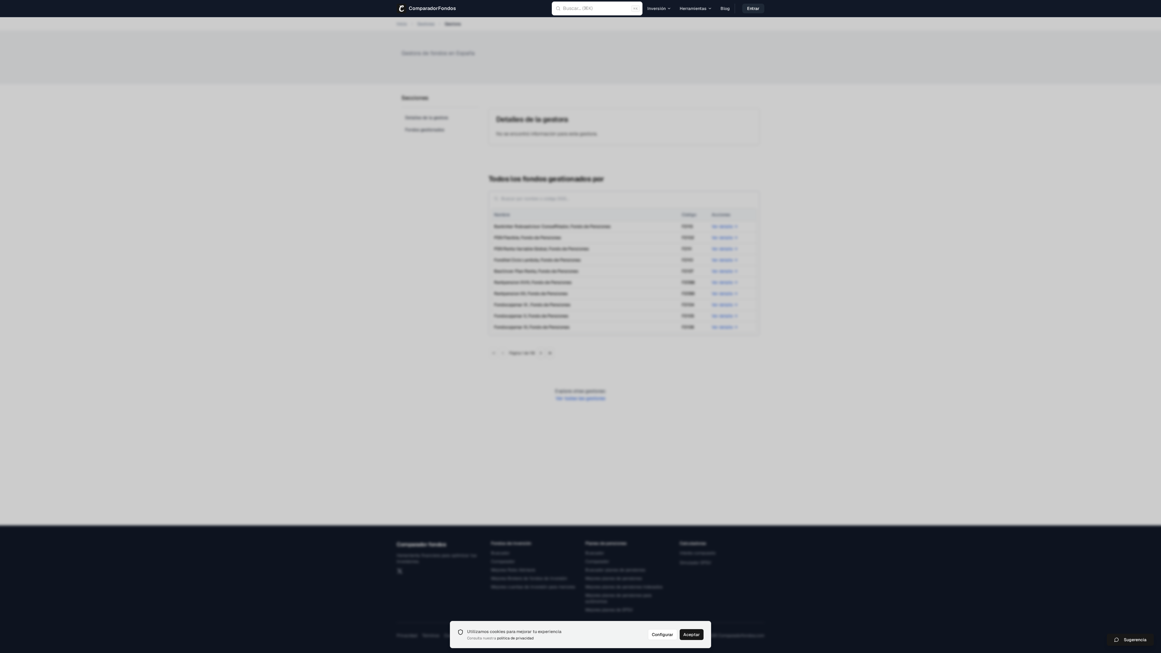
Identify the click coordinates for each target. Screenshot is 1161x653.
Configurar (662, 634)
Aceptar (691, 634)
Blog (725, 8)
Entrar (753, 8)
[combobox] (597, 8)
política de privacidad (515, 638)
